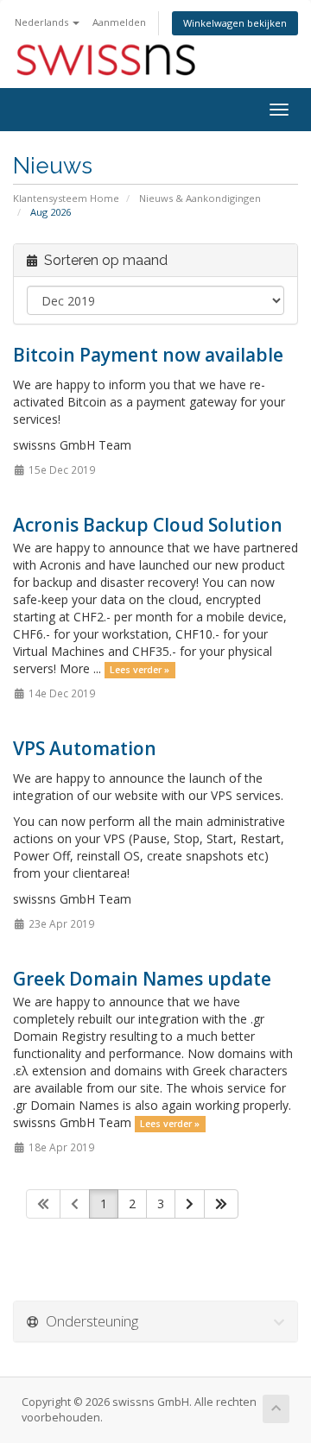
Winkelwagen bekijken (235, 22)
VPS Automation (84, 748)
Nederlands (43, 22)
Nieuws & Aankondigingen (200, 198)
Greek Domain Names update (142, 979)
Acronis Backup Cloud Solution (147, 525)
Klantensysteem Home (66, 198)
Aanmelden (119, 22)
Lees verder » (139, 670)
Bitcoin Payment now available (148, 355)
